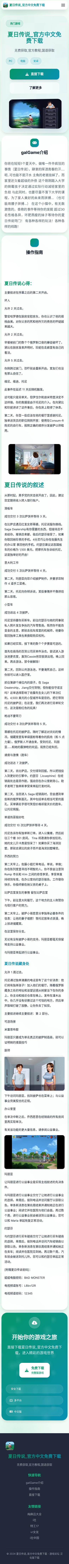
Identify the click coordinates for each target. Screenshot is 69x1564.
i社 (34, 1520)
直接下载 (34, 1494)
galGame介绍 (34, 1482)
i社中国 (34, 1538)
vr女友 (34, 1532)
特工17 (34, 1526)
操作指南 (34, 1488)
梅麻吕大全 (34, 1514)
